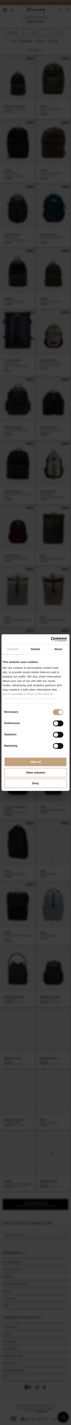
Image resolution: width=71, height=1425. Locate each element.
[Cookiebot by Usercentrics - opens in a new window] (51, 639)
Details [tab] (35, 649)
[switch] (58, 723)
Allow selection (35, 772)
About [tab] (58, 649)
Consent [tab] (12, 649)
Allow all (35, 761)
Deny (35, 783)
